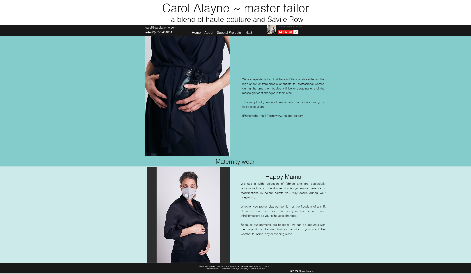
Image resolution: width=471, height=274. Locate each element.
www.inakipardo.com (289, 115)
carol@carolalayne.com (160, 27)
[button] (188, 215)
